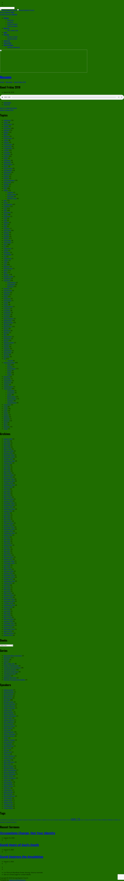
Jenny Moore (8, 742)
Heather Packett (9, 740)
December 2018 (9, 599)
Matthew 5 (105, 819)
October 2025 (8, 459)
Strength (7, 377)
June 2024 (7, 491)
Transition (7, 405)
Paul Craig (7, 780)
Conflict (6, 150)
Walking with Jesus (10, 678)
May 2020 (7, 567)
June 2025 (7, 467)
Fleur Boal (7, 730)
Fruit (5, 208)
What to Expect (12, 24)
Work (5, 425)
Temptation (8, 381)
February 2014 (8, 633)
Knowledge (7, 254)
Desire (6, 166)
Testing (6, 385)
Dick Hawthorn (9, 722)
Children (10, 192)
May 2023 (7, 517)
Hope (9, 373)
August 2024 (8, 487)
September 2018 (9, 605)
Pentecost (7, 299)
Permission (7, 301)
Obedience (7, 278)
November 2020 (9, 563)
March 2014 (8, 631)
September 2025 (9, 461)
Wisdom (6, 421)
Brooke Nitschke (9, 704)
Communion (8, 144)
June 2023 (7, 515)
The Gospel (7, 389)
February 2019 (8, 595)
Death (6, 158)
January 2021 (8, 559)
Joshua (6, 662)
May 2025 (7, 469)
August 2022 (8, 535)
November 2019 (9, 577)
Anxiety (6, 126)
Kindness (7, 252)
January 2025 (8, 477)
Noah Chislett (8, 776)
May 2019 (7, 589)
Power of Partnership (11, 666)
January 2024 (8, 501)
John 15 (75, 819)
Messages (5, 77)
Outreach (7, 280)
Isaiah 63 (61, 819)
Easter (9, 395)
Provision (7, 315)
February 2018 (8, 619)
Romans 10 (13, 822)
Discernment (8, 168)
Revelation (7, 339)
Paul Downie (8, 782)
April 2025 (7, 471)
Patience (6, 295)
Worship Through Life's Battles (14, 680)
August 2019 (8, 583)
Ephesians (7, 658)
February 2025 (8, 475)
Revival (6, 341)
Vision (6, 413)
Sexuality (7, 357)
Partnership (8, 291)
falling (35, 819)
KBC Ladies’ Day (12, 30)
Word (5, 423)
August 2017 (8, 627)
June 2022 (7, 539)
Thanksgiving (8, 387)
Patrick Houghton (10, 778)
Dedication (7, 162)
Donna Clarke (8, 724)
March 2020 (8, 569)
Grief (5, 218)
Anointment (8, 124)
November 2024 (9, 481)
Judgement (7, 248)
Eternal (6, 186)
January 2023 (8, 525)
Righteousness (9, 343)
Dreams (6, 176)
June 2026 (7, 443)
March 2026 (8, 449)
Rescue (6, 329)
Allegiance (7, 120)
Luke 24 (92, 819)
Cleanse (6, 142)
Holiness (7, 228)
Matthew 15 (111, 819)
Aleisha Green (8, 690)
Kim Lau (6, 750)
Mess (5, 272)
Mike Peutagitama (10, 770)
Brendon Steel (8, 702)
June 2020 (7, 565)
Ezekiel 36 (30, 819)
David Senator (8, 712)
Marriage (10, 196)
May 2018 (7, 613)
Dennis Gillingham (10, 716)
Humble (6, 234)
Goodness (7, 212)
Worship (6, 427)
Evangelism (11, 285)
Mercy (6, 270)
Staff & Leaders (12, 26)
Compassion (8, 148)
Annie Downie (8, 694)
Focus (6, 202)
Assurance (7, 128)
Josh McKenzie (9, 746)
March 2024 (8, 497)
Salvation (7, 349)
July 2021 (7, 547)
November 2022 (9, 529)
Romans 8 (8, 822)
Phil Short (7, 788)
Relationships (8, 323)
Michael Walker (9, 768)
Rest (5, 335)
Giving (9, 371)
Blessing (6, 136)
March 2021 (8, 555)
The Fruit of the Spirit (11, 672)
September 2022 (9, 533)
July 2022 (7, 537)
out (119, 819)
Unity (5, 411)
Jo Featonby (8, 744)
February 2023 (8, 523)
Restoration (8, 337)
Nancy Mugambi (9, 772)
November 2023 (9, 505)
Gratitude (7, 216)
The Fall (10, 361)
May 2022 (7, 541)
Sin (5, 359)
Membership (8, 268)
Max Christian (8, 766)
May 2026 (7, 445)
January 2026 (8, 453)
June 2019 (7, 587)
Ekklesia (6, 178)
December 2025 (9, 455)
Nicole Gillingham (10, 774)
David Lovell (8, 710)
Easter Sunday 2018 (6, 110)
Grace (6, 214)
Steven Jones (8, 802)
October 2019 (8, 579)
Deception (7, 160)
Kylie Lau (7, 754)
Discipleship (8, 170)
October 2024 (8, 483)
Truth (6, 409)
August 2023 (8, 511)
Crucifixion (10, 393)
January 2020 (8, 573)
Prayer (6, 305)
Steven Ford (8, 800)
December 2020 (9, 561)
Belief (6, 134)
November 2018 (9, 601)
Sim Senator (8, 798)
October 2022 (8, 531)
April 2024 (7, 495)
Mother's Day (12, 198)
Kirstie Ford (7, 752)
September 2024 (9, 485)
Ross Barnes (8, 794)
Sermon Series (12, 39)
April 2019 (7, 591)
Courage (7, 152)
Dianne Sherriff (9, 720)
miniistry (116, 819)
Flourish (6, 660)
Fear (5, 200)
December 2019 (9, 575)
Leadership (7, 258)
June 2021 (7, 549)
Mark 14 (100, 819)
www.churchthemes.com (17, 880)
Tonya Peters (8, 808)
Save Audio (7, 103)
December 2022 (9, 527)
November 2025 (9, 457)
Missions (10, 287)
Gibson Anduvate (9, 734)
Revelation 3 (3, 822)
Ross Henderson (9, 796)
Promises (7, 309)
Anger (6, 122)
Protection (7, 313)
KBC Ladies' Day (9, 664)
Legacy (6, 260)
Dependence (8, 164)
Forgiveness (11, 369)
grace (51, 819)
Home (2, 82)
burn (16, 819)
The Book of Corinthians (12, 668)
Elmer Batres (8, 728)
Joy (5, 246)
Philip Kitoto (8, 790)
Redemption (8, 321)
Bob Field (7, 700)
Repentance (8, 327)
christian (20, 819)
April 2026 (7, 447)
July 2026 (7, 441)
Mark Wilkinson (9, 762)
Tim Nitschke (8, 806)
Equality (6, 184)
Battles (6, 132)
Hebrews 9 (55, 819)
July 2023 (7, 513)
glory (49, 819)
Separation (7, 353)
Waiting (6, 417)
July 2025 (7, 465)
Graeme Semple (9, 736)
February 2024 (8, 499)
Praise (6, 303)
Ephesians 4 (25, 819)
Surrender (7, 379)
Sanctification (11, 403)
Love (5, 264)
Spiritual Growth (9, 363)
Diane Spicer (8, 718)
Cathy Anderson (9, 706)
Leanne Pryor (8, 758)
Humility (6, 236)
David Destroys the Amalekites (21, 857)
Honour (6, 232)
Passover (7, 293)
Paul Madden (8, 784)
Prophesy (7, 311)
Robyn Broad (8, 792)
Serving (6, 355)
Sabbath (6, 345)
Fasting (9, 367)
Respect (6, 333)
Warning (7, 419)
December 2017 (9, 623)
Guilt (5, 220)
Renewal (6, 325)
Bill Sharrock (8, 698)
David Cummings (9, 708)
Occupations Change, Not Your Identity (27, 833)
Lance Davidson (9, 756)
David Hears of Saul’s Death (19, 845)
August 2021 (8, 545)
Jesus (5, 244)
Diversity (7, 174)
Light (5, 262)
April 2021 (7, 553)
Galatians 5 (44, 819)
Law (5, 256)
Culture (6, 156)
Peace (6, 297)
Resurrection (11, 399)
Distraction (7, 172)
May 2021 (7, 551)
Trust (5, 407)
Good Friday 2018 (20, 82)
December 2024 (9, 479)
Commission (11, 282)
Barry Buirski (8, 696)
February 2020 (8, 571)
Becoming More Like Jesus (13, 656)
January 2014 (8, 635)
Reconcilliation (8, 319)
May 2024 (7, 493)
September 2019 (9, 581)
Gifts (5, 210)
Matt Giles (7, 764)
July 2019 (7, 585)
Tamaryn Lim (8, 804)
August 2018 (8, 607)
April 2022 (7, 543)
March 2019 (8, 593)
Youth (6, 429)
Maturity (7, 266)
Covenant (7, 154)
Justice (6, 250)
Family (6, 190)
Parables (7, 289)
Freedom (7, 206)
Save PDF (7, 105)
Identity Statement (13, 47)
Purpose (6, 317)
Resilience (7, 331)
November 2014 (9, 629)
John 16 (82, 819)
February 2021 (8, 557)
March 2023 (8, 521)
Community (7, 146)
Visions (6, 415)
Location (10, 22)
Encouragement (9, 180)
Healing (6, 222)
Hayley (6, 738)
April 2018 (7, 615)
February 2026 (8, 451)
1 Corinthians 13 (4, 819)
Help (5, 226)
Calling (6, 140)
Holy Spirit (7, 230)
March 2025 (8, 473)
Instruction (7, 242)
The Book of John (10, 670)
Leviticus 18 (87, 819)
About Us (10, 20)
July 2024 (7, 489)
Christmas (10, 391)
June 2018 (7, 611)
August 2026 (8, 439)
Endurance (7, 182)
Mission (6, 274)
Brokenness (8, 138)
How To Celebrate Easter (8, 108)
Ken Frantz (7, 748)
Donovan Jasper (9, 726)
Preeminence (8, 307)
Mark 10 (96, 819)
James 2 (65, 819)
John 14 (69, 819)
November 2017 (9, 625)
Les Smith (7, 760)
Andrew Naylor (9, 692)
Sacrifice (6, 347)
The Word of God (9, 674)
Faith (5, 188)
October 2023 (8, 507)
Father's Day (11, 194)
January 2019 (8, 597)
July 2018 (7, 609)
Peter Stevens (8, 786)
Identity (6, 238)
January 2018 (8, 621)
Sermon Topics (12, 37)
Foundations (8, 204)
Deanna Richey (9, 714)
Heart (6, 224)
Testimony (7, 383)
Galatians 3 (39, 819)
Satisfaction (8, 351)
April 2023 (7, 519)
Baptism (6, 130)
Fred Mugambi (9, 732)
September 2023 (9, 509)
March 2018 (8, 617)
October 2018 (8, 603)
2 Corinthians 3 (11, 819)
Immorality (7, 240)
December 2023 (9, 503)
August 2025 (8, 463)
